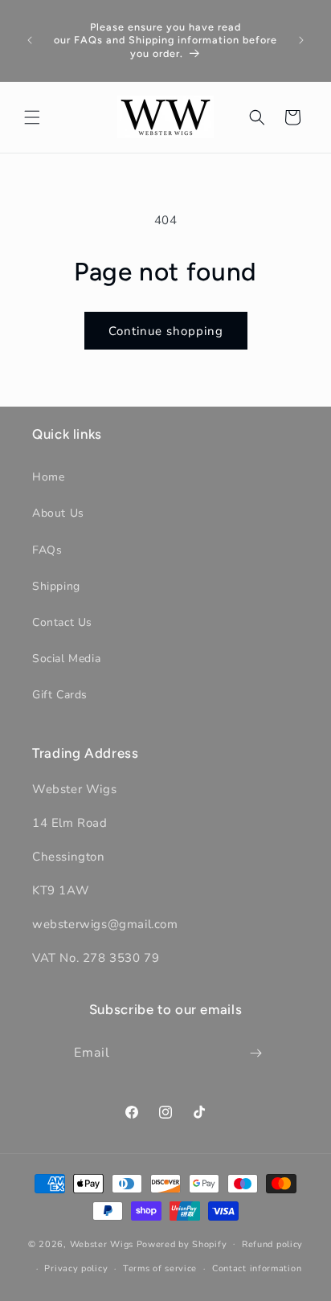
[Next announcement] (301, 40)
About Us (58, 513)
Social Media (66, 658)
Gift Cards (60, 694)
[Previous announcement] (29, 40)
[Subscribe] (256, 1053)
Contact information (256, 1268)
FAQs (47, 550)
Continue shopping (165, 331)
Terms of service (160, 1268)
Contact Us (62, 622)
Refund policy (272, 1244)
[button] (32, 117)
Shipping (56, 586)
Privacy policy (76, 1268)
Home (48, 477)
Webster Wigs (101, 1244)
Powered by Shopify (182, 1244)
